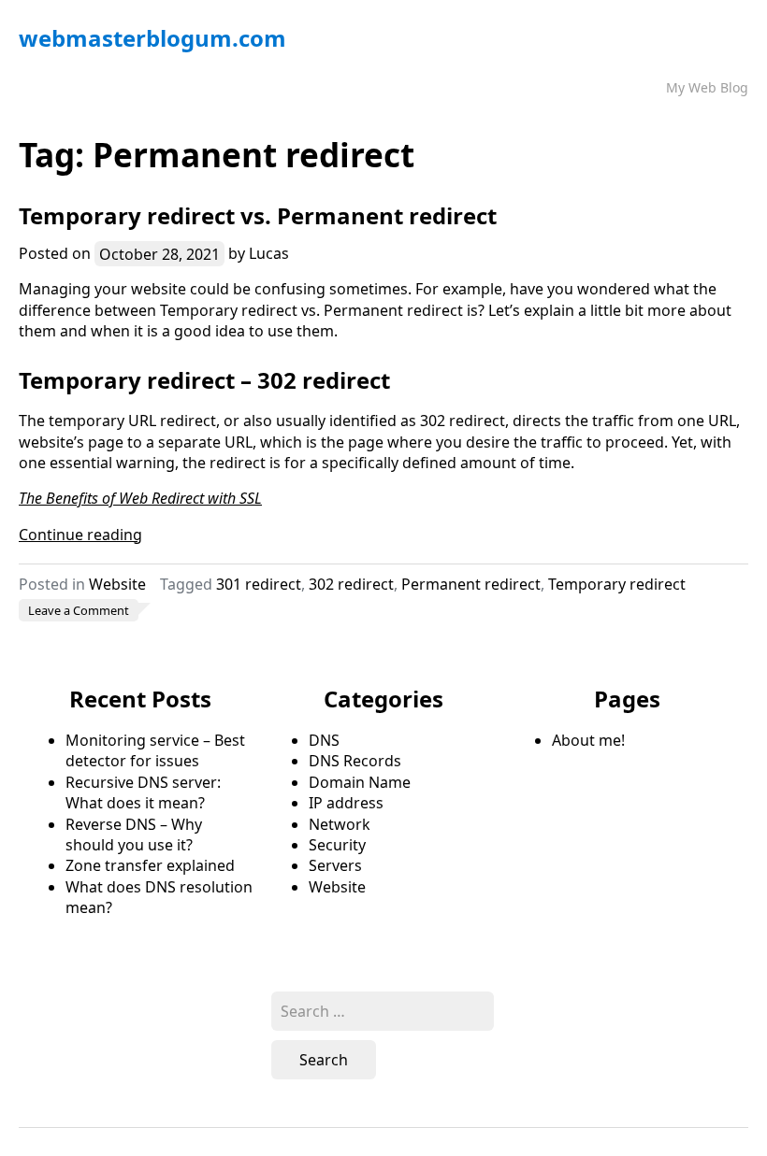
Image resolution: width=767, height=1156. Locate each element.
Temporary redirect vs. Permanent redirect (258, 215)
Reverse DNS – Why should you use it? (133, 834)
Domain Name (360, 782)
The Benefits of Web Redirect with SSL (140, 498)
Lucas (269, 253)
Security (337, 845)
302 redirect (351, 584)
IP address (346, 802)
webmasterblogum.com (152, 37)
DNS (324, 740)
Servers (335, 865)
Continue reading (80, 534)
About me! (588, 740)
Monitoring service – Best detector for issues (155, 750)
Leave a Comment (83, 611)
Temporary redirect (617, 584)
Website (117, 584)
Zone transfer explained (150, 865)
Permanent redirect (471, 584)
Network (339, 824)
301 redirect (258, 584)
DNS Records (355, 760)
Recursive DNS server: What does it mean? (143, 792)
